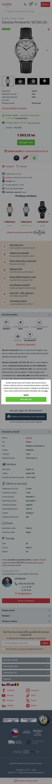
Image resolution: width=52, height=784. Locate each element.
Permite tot (26, 399)
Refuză (26, 395)
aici (46, 391)
